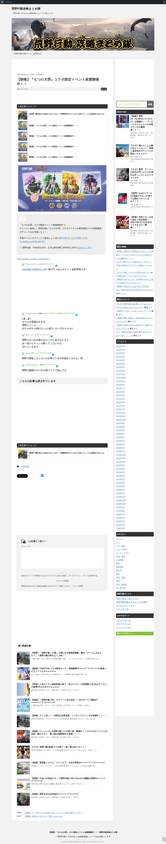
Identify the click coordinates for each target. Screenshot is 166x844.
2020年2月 (120, 448)
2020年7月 (120, 430)
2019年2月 (120, 490)
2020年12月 (121, 413)
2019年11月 (121, 458)
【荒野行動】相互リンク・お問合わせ (27, 54)
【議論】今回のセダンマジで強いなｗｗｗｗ (43, 816)
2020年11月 (121, 416)
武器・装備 (120, 577)
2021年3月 (120, 402)
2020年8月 (120, 427)
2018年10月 (121, 504)
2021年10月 (121, 378)
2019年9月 (120, 465)
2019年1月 (120, 493)
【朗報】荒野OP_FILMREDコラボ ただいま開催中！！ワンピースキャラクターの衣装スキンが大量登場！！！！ (135, 254)
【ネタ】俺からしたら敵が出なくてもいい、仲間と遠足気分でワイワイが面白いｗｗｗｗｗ (134, 265)
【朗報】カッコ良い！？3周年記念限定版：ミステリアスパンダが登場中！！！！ (69, 715)
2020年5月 (120, 437)
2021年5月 (120, 395)
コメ (104, 89)
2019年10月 (121, 462)
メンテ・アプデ (122, 553)
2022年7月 (120, 346)
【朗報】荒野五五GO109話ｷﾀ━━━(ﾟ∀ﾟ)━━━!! (54, 794)
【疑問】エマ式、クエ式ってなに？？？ (132, 311)
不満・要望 (120, 556)
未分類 (119, 570)
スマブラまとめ (123, 624)
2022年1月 (120, 367)
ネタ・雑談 (120, 546)
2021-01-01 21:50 (49, 364)
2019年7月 (120, 472)
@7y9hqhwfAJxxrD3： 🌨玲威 (35, 365)
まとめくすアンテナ (125, 605)
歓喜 (118, 574)
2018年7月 (120, 514)
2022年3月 (120, 360)
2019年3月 (120, 486)
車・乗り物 (120, 588)
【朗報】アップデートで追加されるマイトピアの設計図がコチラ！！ (54, 813)
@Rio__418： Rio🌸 (32, 334)
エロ (118, 542)
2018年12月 (121, 497)
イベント (119, 539)
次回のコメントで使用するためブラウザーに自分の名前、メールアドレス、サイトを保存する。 (60, 576)
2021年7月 (120, 388)
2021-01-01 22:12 (44, 334)
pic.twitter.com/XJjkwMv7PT (32, 241)
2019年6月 (120, 476)
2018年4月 (120, 525)
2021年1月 (120, 409)
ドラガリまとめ (123, 620)
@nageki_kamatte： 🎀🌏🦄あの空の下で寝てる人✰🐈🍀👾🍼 (44, 313)
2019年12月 (121, 455)
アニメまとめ (122, 609)
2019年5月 (120, 479)
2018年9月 (120, 507)
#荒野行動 (62, 238)
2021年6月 (120, 392)
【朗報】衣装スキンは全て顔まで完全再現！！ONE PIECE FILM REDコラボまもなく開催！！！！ (141, 222)
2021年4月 (120, 399)
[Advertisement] (62, 66)
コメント (25, 546)
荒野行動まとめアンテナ (127, 598)
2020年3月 (120, 444)
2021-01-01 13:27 (49, 264)
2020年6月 (120, 434)
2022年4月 (120, 357)
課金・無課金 (121, 584)
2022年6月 (120, 350)
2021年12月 (121, 371)
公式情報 (25, 466)
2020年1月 (120, 451)
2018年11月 (121, 500)
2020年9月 (120, 423)
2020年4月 (120, 441)
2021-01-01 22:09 (45, 353)
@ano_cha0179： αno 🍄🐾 (34, 264)
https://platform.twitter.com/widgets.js (33, 259)
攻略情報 (119, 567)
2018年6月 (120, 518)
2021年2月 (120, 406)
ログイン (8, 2)
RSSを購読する (125, 633)
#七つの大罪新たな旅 (77, 238)
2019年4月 (120, 483)
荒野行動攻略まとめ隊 (26, 8)
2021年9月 (120, 381)
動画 (118, 563)
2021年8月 (120, 385)
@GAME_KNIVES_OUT (35, 269)
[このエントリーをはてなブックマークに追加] (42, 475)
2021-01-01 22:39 (69, 313)
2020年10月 (121, 420)
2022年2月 (120, 364)
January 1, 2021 (84, 248)
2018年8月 (120, 511)
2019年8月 (120, 469)
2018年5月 (120, 521)
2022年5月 (120, 353)
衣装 (118, 581)
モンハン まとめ (123, 627)
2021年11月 (121, 374)
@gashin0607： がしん (33, 353)
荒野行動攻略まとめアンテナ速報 (131, 602)
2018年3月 (120, 528)
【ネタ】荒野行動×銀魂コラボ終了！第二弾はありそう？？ (58, 747)
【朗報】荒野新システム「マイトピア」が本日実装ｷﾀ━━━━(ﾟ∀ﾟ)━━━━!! (68, 763)
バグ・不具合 (121, 549)
